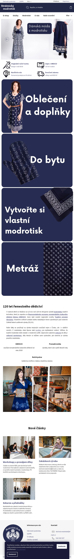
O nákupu (30, 537)
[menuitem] (6, 15)
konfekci (38, 330)
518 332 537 (60, 538)
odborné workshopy (14, 335)
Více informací (21, 549)
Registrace (66, 1)
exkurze (58, 333)
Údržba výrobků (32, 539)
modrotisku (58, 312)
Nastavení (12, 554)
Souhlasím (62, 546)
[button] (7, 39)
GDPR (21, 1)
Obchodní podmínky (9, 1)
